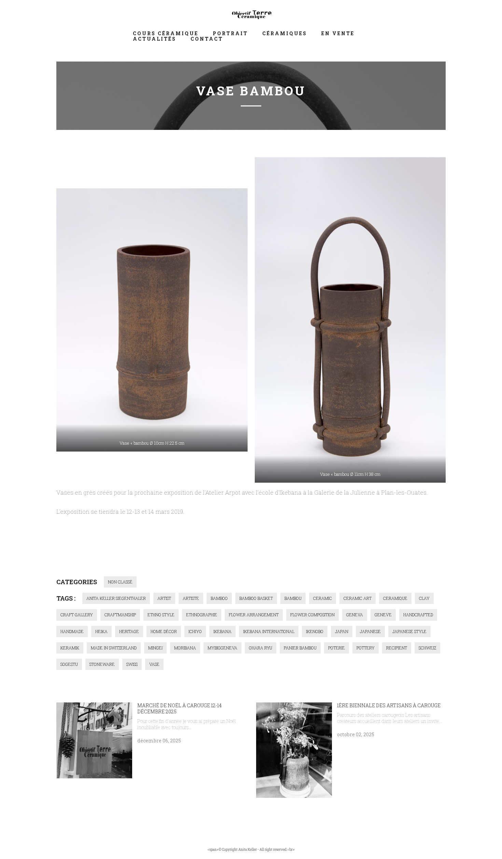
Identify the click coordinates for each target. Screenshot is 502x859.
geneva (354, 614)
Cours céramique (165, 33)
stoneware (102, 664)
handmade (72, 631)
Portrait (230, 33)
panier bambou (300, 647)
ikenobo (314, 631)
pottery (366, 647)
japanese (370, 631)
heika (101, 631)
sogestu (69, 664)
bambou (293, 598)
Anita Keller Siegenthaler (116, 598)
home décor (164, 631)
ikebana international (268, 631)
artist (164, 598)
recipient (396, 647)
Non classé (120, 582)
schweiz (427, 647)
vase (154, 664)
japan (341, 631)
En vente (337, 33)
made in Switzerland (114, 647)
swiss (132, 664)
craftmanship (120, 614)
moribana (185, 647)
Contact (207, 39)
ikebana (222, 631)
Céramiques (284, 33)
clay (424, 598)
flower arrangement (254, 614)
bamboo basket (256, 598)
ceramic (322, 598)
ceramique (395, 598)
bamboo (219, 598)
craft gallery (76, 614)
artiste (191, 598)
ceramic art (358, 598)
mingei (155, 647)
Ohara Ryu (260, 647)
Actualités (154, 39)
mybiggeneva (222, 647)
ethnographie (201, 614)
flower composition (312, 614)
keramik (69, 647)
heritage (129, 631)
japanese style (409, 631)
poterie (336, 647)
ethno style (161, 614)
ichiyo (195, 631)
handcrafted (418, 614)
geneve (383, 614)
